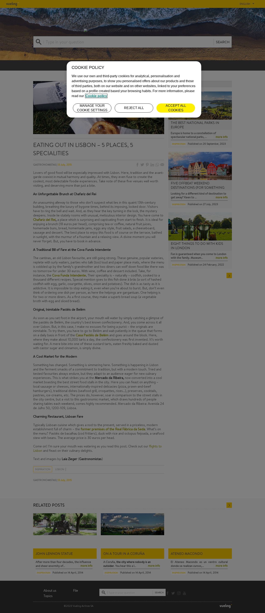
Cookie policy (96, 96)
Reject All (134, 108)
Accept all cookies (176, 108)
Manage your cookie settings (92, 108)
